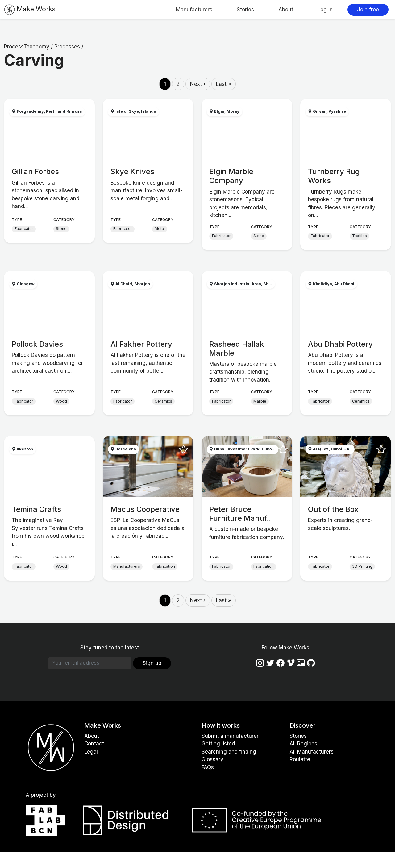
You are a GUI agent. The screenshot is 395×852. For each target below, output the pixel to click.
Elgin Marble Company (231, 176)
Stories (245, 9)
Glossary (212, 759)
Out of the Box (333, 509)
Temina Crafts (36, 509)
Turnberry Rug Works (334, 176)
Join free (368, 9)
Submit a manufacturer (230, 736)
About (285, 9)
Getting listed (218, 744)
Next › (198, 84)
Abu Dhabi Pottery (340, 344)
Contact (94, 744)
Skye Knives (132, 171)
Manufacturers (194, 9)
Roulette (299, 759)
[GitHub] (311, 663)
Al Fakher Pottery (141, 344)
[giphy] (301, 663)
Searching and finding (229, 752)
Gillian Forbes (35, 171)
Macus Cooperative (145, 509)
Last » (223, 84)
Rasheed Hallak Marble (236, 348)
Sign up (152, 663)
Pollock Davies (37, 344)
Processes (67, 47)
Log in (325, 9)
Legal (91, 752)
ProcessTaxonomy (26, 47)
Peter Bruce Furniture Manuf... (241, 514)
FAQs (208, 767)
